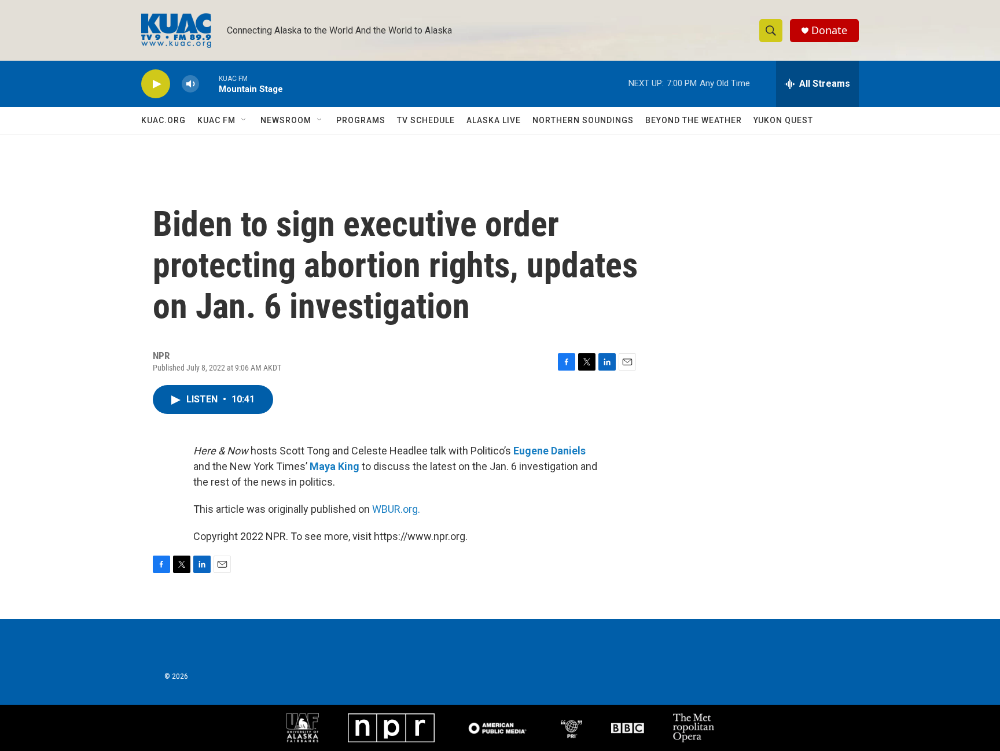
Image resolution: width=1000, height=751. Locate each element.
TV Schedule (426, 120)
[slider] (209, 83)
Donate (829, 30)
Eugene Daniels (549, 451)
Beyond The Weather (693, 120)
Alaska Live (493, 120)
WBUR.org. (396, 509)
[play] (155, 84)
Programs (360, 120)
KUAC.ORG (163, 120)
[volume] (190, 84)
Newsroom (285, 120)
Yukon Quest (783, 120)
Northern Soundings (583, 120)
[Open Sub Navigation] (244, 120)
